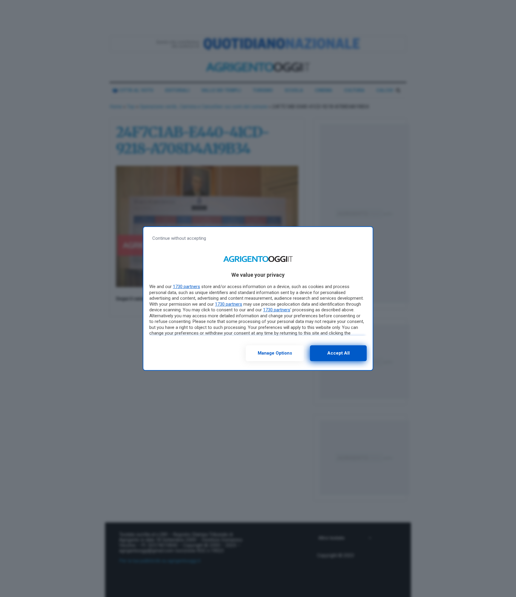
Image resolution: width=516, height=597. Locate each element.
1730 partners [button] (186, 286)
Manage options (275, 353)
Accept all (338, 353)
